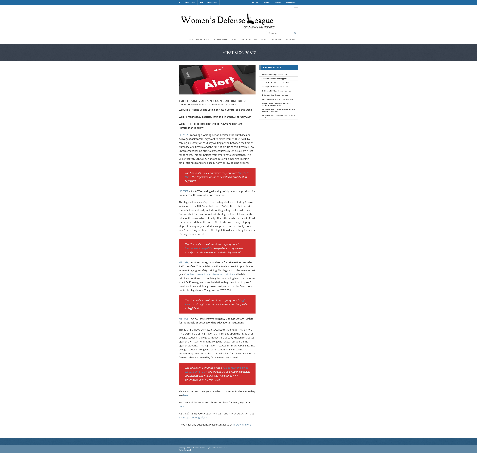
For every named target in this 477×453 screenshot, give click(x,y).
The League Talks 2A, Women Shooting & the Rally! (278, 116)
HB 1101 (183, 135)
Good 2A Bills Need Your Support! (274, 78)
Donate (267, 2)
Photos (264, 39)
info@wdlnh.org (210, 2)
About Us (255, 2)
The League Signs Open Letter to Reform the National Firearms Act (278, 110)
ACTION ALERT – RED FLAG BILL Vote (275, 83)
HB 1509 (183, 318)
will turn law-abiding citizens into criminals (211, 274)
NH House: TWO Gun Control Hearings (276, 91)
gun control (230, 104)
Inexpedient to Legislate (198, 248)
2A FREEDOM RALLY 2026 (198, 39)
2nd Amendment (215, 104)
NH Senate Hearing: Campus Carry (274, 74)
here (185, 395)
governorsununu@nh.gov (193, 417)
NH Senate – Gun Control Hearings (274, 95)
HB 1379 (183, 262)
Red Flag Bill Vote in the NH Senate (274, 87)
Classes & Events (249, 39)
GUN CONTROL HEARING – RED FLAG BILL (277, 99)
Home (234, 39)
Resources (277, 39)
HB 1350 (183, 191)
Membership (291, 2)
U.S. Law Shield (220, 39)
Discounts (291, 39)
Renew (278, 2)
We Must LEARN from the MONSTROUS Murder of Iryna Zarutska (276, 104)
